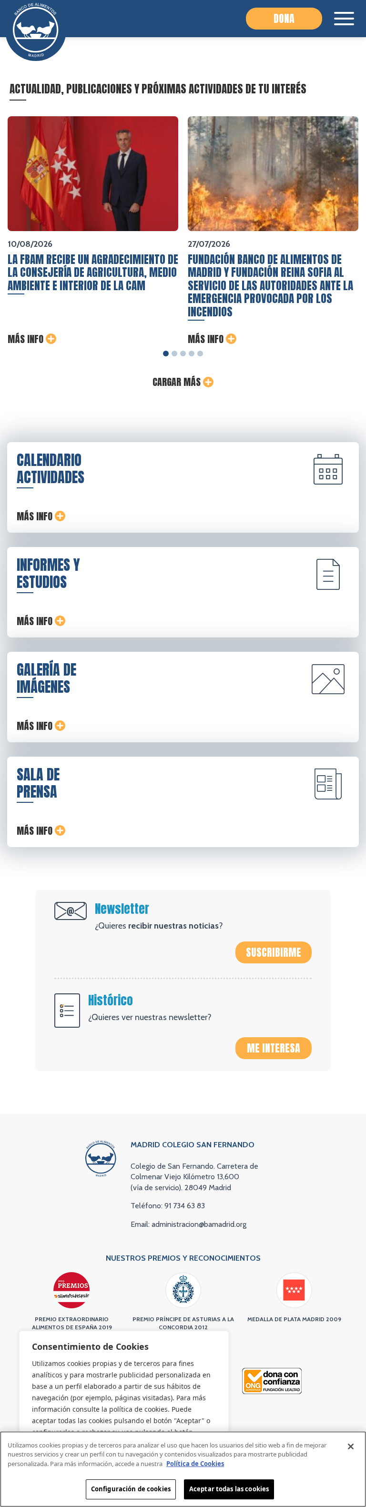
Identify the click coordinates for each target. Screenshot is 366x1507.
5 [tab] (200, 353)
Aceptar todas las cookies (229, 1489)
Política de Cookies (195, 1463)
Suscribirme (273, 952)
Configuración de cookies (131, 1489)
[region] (124, 1409)
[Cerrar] (350, 1446)
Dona (284, 18)
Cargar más (176, 382)
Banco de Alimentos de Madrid (35, 30)
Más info (25, 339)
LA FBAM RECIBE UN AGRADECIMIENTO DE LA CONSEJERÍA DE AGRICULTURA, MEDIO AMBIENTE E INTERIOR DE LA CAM (93, 272)
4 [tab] (191, 353)
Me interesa (273, 1048)
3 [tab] (183, 353)
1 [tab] (166, 353)
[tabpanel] (93, 231)
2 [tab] (174, 353)
